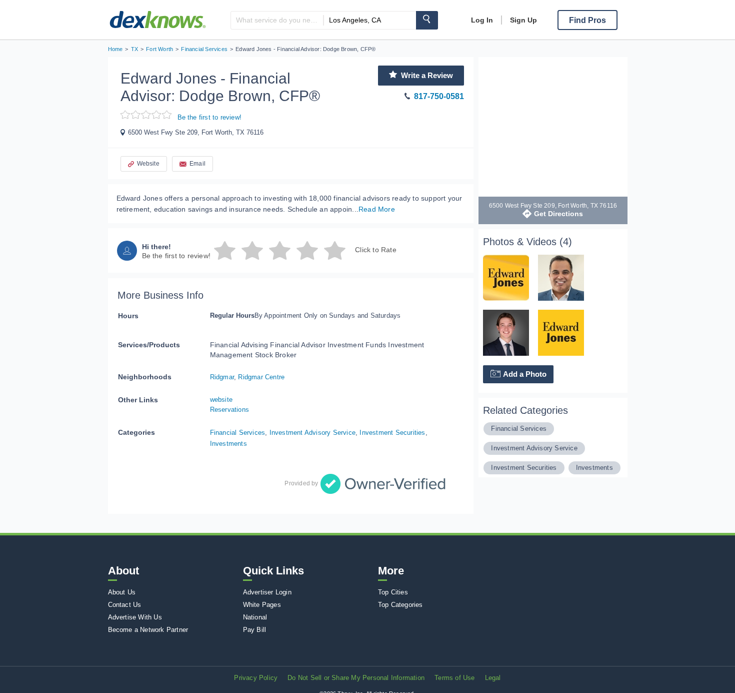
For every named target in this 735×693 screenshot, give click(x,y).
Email (198, 163)
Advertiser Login (267, 592)
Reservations (229, 409)
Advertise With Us (135, 617)
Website (148, 163)
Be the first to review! (210, 117)
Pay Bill (254, 629)
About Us (122, 592)
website (221, 399)
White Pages (262, 604)
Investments (228, 443)
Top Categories (400, 604)
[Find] (427, 20)
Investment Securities (392, 432)
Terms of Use (454, 677)
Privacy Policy (256, 677)
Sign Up (523, 20)
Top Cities (393, 592)
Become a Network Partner (148, 629)
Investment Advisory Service (313, 432)
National (255, 617)
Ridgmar (222, 377)
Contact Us (125, 604)
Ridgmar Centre (261, 377)
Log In (482, 20)
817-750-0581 (439, 96)
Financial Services (238, 432)
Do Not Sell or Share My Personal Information (356, 677)
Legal (493, 677)
